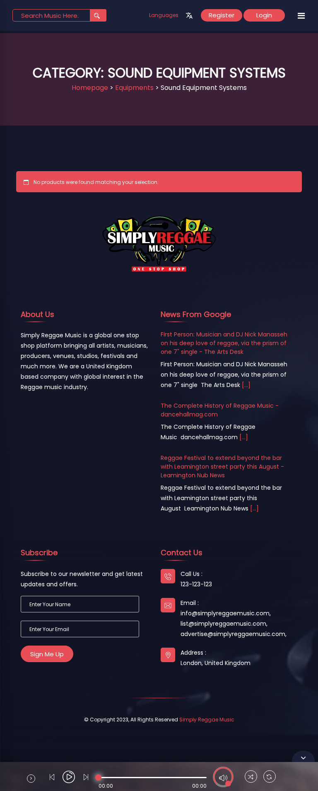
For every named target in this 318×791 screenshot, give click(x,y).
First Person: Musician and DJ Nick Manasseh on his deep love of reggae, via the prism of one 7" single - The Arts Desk (224, 343)
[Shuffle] (251, 777)
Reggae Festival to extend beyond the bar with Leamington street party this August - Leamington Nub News (222, 466)
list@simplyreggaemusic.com (223, 623)
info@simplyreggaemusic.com (225, 613)
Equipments (134, 87)
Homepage (90, 87)
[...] (246, 385)
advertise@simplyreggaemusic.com (233, 634)
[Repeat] (269, 777)
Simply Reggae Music (206, 719)
